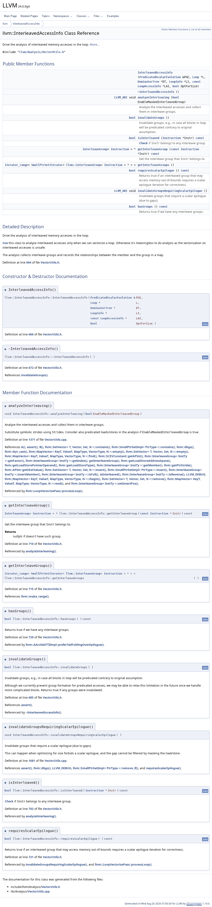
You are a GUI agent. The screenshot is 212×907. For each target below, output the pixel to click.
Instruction (172, 138)
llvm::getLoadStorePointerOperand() (31, 465)
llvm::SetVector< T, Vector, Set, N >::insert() (75, 470)
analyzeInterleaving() (41, 551)
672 (31, 368)
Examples (113, 16)
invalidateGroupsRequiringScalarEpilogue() (56, 864)
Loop (195, 77)
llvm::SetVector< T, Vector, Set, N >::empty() (157, 452)
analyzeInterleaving (153, 97)
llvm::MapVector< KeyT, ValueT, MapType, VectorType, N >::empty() (76, 452)
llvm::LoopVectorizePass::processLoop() (54, 491)
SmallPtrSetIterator (47, 165)
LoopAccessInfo (149, 86)
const (196, 81)
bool (175, 86)
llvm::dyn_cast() (16, 452)
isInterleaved (148, 138)
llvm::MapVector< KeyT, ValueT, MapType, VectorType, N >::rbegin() (52, 479)
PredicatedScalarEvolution (160, 77)
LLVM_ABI (120, 97)
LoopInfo (175, 81)
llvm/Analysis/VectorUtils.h (41, 52)
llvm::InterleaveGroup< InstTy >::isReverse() (153, 474)
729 (31, 637)
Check (143, 143)
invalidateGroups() (34, 375)
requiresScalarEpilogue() (163, 768)
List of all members (201, 29)
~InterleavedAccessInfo (156, 91)
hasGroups (145, 206)
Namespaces (61, 16)
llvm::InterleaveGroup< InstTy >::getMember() (129, 465)
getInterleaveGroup (152, 149)
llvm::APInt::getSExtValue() (24, 470)
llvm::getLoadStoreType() (77, 465)
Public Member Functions (174, 29)
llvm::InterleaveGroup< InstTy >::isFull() (70, 474)
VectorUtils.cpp (55, 439)
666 (31, 334)
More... (95, 44)
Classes (81, 16)
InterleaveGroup (95, 149)
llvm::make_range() (35, 596)
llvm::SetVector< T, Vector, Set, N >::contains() (77, 447)
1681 (32, 761)
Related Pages (29, 16)
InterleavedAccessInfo (26, 23)
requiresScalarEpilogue (156, 170)
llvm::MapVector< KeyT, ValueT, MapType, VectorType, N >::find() (51, 456)
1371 (32, 439)
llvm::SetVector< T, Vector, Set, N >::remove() (134, 479)
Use (5, 243)
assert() (32, 447)
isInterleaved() (110, 474)
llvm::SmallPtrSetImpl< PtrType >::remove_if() (105, 768)
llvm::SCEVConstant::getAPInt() (120, 456)
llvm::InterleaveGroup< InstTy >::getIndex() (56, 461)
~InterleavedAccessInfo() (43, 712)
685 (31, 697)
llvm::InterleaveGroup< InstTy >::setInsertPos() (104, 483)
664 (28, 262)
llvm (5, 23)
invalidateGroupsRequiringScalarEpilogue (170, 190)
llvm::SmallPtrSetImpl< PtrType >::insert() (137, 470)
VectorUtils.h (50, 262)
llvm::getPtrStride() (178, 465)
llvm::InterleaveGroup (83, 165)
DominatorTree (148, 81)
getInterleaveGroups (153, 165)
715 (31, 589)
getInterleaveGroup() (104, 461)
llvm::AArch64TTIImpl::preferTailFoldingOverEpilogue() (65, 645)
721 (31, 857)
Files (97, 16)
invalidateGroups (151, 117)
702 (31, 809)
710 (31, 544)
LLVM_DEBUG (195, 474)
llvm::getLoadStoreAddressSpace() (145, 461)
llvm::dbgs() (185, 447)
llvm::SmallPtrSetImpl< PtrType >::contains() (143, 447)
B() (41, 447)
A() (23, 447)
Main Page (10, 16)
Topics (46, 16)
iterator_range (16, 165)
